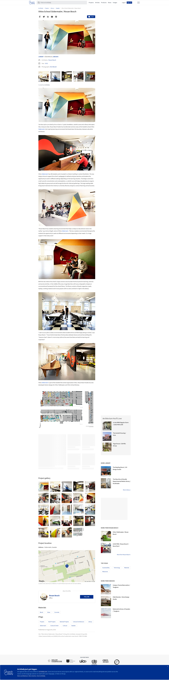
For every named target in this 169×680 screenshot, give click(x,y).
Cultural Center (54, 626)
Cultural (65, 626)
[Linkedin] (48, 16)
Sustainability (106, 568)
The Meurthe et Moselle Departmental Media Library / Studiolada (121, 481)
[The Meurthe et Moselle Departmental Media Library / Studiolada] (106, 483)
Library (41, 57)
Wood (41, 612)
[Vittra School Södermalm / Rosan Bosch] (43, 486)
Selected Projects (64, 622)
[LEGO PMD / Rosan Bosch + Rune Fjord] (106, 548)
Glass (48, 612)
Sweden (55, 57)
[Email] (52, 16)
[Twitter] (43, 16)
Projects (91, 3)
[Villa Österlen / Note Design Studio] (106, 601)
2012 (46, 63)
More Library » (127, 490)
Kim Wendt (53, 67)
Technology (117, 568)
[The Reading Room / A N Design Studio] (106, 471)
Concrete (56, 612)
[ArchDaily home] (32, 2)
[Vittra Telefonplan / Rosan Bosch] (106, 536)
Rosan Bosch (52, 60)
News (109, 3)
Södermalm (41, 129)
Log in (124, 3)
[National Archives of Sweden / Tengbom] (106, 613)
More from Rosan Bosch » (124, 554)
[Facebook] (39, 16)
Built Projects (51, 622)
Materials (126, 568)
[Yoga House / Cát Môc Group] (107, 447)
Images (115, 3)
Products (104, 3)
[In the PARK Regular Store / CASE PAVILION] (107, 425)
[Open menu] (138, 2)
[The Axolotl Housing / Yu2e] (107, 436)
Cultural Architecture (78, 622)
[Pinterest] (56, 16)
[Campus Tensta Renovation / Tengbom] (106, 589)
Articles (97, 3)
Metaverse (105, 572)
